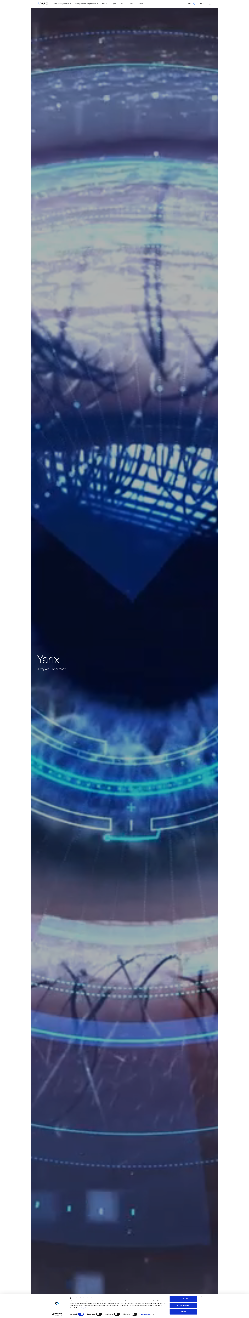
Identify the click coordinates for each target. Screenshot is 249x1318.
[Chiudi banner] (201, 1297)
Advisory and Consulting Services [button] (85, 3)
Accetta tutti (183, 1299)
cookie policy (83, 1308)
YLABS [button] (123, 3)
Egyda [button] (114, 3)
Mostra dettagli (146, 1314)
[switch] (99, 1314)
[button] (191, 4)
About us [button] (104, 3)
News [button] (131, 3)
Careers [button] (140, 3)
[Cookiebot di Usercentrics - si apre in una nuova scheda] (56, 1314)
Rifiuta (183, 1311)
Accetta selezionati (183, 1305)
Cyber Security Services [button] (61, 3)
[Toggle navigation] (209, 4)
